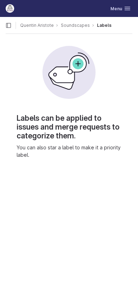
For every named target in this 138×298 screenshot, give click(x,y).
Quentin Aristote (37, 25)
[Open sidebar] (8, 25)
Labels (104, 25)
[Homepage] (10, 8)
